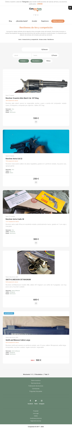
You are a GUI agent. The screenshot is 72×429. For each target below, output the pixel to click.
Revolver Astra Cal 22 (14, 159)
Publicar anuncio (58, 21)
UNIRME (40, 4)
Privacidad (35, 411)
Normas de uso (35, 383)
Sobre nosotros (35, 380)
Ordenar (23, 61)
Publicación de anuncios (35, 386)
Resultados (36, 61)
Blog (10, 21)
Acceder (34, 21)
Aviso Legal (36, 413)
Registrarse (45, 21)
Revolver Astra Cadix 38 (15, 219)
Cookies (36, 416)
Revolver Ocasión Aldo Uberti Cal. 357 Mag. (22, 98)
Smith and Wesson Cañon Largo (18, 340)
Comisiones (35, 388)
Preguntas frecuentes (35, 391)
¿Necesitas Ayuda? (22, 21)
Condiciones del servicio (36, 418)
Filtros (48, 61)
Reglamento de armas (35, 421)
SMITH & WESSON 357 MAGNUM (18, 280)
